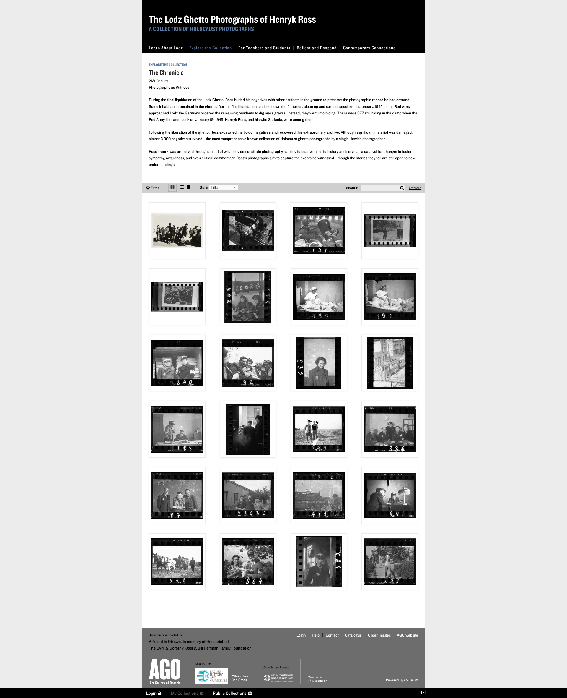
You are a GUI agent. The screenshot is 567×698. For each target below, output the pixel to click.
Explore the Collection (210, 48)
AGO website (407, 635)
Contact (332, 635)
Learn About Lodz (166, 48)
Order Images (379, 635)
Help (316, 635)
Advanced (415, 188)
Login (301, 635)
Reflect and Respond (317, 48)
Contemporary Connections (369, 48)
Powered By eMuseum (402, 680)
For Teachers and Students (264, 48)
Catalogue (353, 635)
